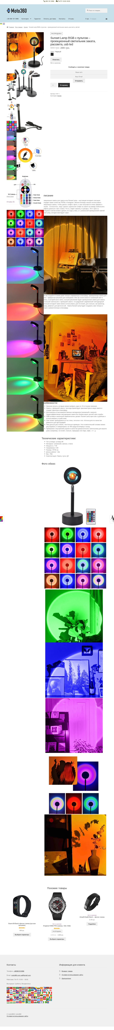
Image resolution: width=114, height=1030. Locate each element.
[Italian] (50, 992)
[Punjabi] (47, 997)
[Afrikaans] (8, 988)
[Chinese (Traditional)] (8, 990)
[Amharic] (14, 988)
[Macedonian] (47, 995)
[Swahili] (47, 999)
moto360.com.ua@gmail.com (21, 975)
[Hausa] (20, 992)
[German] (8, 992)
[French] (41, 990)
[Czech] (17, 990)
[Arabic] (17, 988)
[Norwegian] (32, 997)
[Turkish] (20, 1002)
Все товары (18, 27)
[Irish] (47, 992)
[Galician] (47, 990)
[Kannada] (14, 995)
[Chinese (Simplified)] (50, 988)
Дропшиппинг (66, 978)
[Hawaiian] (23, 992)
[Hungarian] (35, 992)
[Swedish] (50, 999)
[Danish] (20, 990)
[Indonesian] (44, 992)
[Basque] (26, 988)
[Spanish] (41, 999)
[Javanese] (11, 995)
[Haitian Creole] (17, 992)
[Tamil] (11, 1002)
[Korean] (23, 995)
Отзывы (71, 19)
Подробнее (92, 924)
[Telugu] (14, 1002)
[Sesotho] (20, 999)
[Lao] (32, 995)
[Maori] (17, 997)
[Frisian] (44, 990)
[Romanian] (50, 997)
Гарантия (37, 19)
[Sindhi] (26, 999)
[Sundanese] (44, 999)
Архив (26, 27)
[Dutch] (23, 990)
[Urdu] (26, 1002)
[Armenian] (20, 988)
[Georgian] (50, 990)
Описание (10, 196)
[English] (26, 990)
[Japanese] (8, 995)
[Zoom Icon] (26, 50)
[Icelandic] (38, 992)
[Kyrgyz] (29, 995)
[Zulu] (47, 1002)
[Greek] (11, 992)
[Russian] (4, 23)
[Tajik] (8, 1002)
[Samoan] (11, 999)
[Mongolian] (23, 997)
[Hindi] (29, 992)
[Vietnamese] (32, 1002)
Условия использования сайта (72, 975)
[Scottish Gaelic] (14, 999)
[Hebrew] (26, 992)
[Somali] (38, 999)
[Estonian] (32, 990)
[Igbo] (41, 992)
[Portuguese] (44, 997)
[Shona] (23, 999)
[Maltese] (14, 997)
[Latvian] (38, 995)
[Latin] (35, 995)
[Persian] (38, 997)
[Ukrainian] (1, 23)
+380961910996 (19, 971)
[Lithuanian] (41, 995)
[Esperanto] (29, 990)
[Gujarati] (14, 992)
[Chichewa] (47, 988)
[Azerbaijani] (23, 988)
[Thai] (17, 1002)
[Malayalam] (11, 997)
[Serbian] (17, 999)
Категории (25, 19)
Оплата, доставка (50, 19)
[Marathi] (20, 997)
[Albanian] (11, 988)
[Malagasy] (50, 995)
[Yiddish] (41, 1002)
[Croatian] (14, 990)
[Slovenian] (35, 999)
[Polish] (41, 997)
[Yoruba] (44, 1002)
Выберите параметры (22, 935)
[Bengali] (32, 988)
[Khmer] (20, 995)
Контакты (62, 19)
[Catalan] (41, 988)
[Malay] (8, 997)
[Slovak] (32, 999)
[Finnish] (38, 990)
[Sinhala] (29, 999)
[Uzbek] (29, 1002)
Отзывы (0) (11, 202)
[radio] (52, 54)
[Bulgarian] (38, 988)
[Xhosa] (38, 1002)
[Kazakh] (17, 995)
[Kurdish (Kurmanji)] (26, 995)
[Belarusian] (29, 988)
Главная (11, 27)
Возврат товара (67, 971)
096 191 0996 (49, 1)
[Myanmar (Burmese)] (26, 997)
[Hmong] (32, 992)
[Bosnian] (35, 988)
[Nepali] (29, 997)
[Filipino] (35, 990)
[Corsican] (11, 990)
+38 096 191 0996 (13, 19)
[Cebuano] (44, 988)
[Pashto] (35, 997)
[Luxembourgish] (44, 995)
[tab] (22, 196)
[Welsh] (35, 1002)
